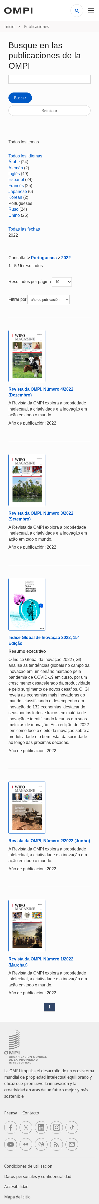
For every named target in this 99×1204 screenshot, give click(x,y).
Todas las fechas (24, 229)
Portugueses (44, 257)
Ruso (13, 209)
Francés (16, 185)
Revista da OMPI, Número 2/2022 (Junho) (49, 841)
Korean (15, 197)
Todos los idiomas (25, 156)
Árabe (14, 162)
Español (16, 179)
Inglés (14, 173)
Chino (14, 215)
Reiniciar (49, 110)
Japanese (17, 191)
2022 (66, 257)
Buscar (20, 98)
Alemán (15, 168)
